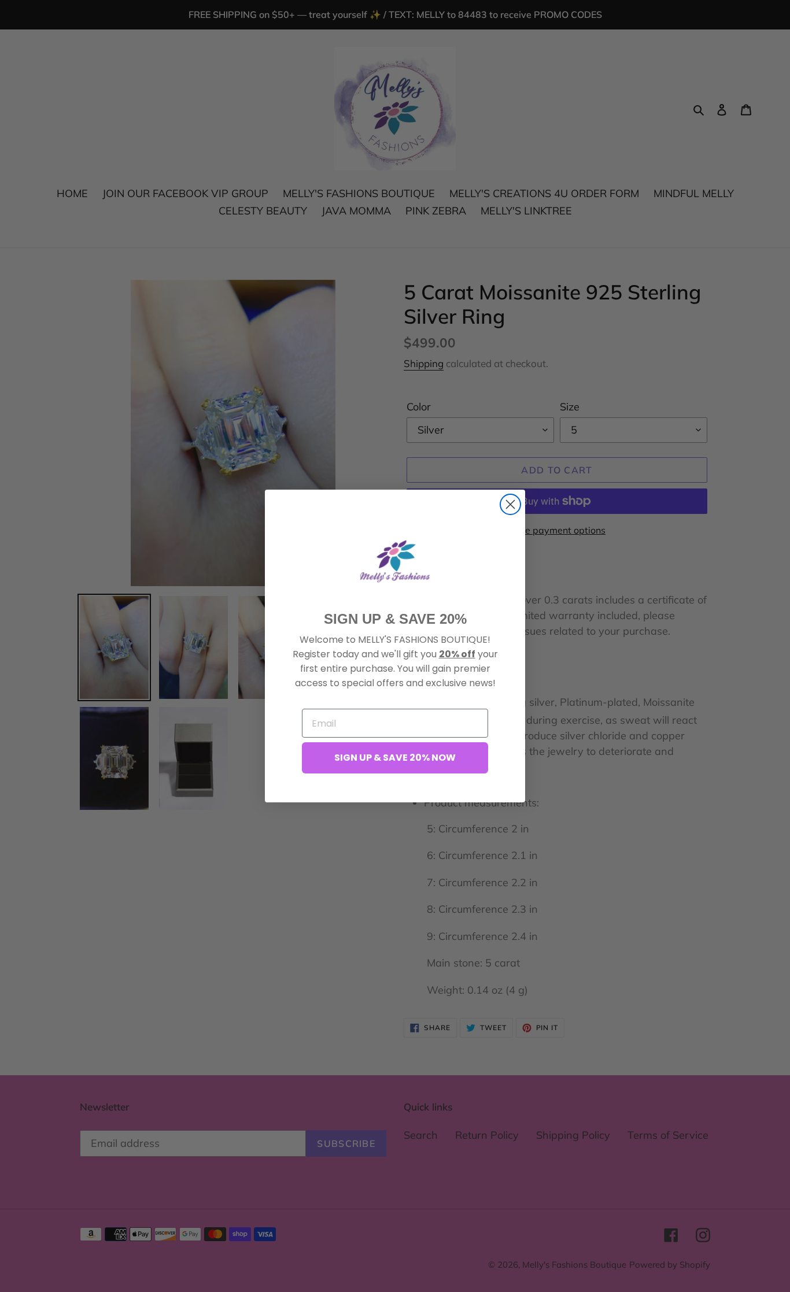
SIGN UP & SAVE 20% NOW (395, 757)
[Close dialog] (510, 504)
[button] (395, 561)
